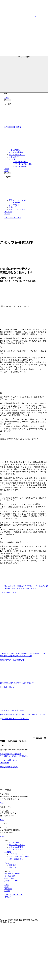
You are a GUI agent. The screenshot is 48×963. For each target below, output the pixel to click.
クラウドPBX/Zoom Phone (23, 164)
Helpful (7, 173)
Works (6, 169)
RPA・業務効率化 (20, 166)
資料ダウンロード (16, 205)
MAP (2, 803)
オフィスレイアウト (17, 155)
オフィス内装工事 (16, 152)
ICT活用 (12, 159)
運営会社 (8, 897)
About (6, 98)
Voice (6, 171)
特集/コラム (13, 207)
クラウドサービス (20, 162)
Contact (7, 214)
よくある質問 (14, 202)
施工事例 (12, 865)
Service (7, 100)
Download (8, 212)
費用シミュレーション (18, 200)
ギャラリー (13, 867)
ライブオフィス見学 (17, 210)
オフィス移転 (14, 150)
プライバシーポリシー (13, 895)
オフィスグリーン (16, 157)
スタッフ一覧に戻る (8, 593)
